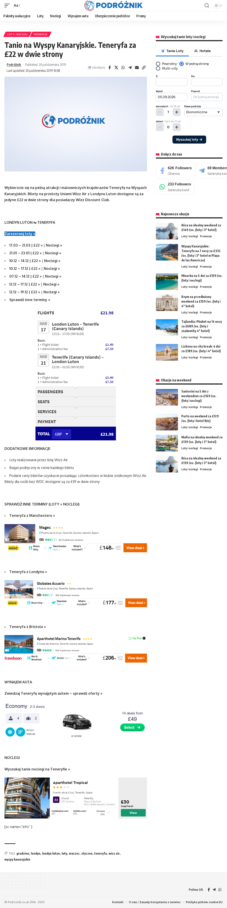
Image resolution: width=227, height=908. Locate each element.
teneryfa (100, 853)
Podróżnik (14, 64)
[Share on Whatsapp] (123, 67)
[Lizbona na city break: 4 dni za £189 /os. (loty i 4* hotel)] (167, 352)
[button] (8, 5)
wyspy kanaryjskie (17, 859)
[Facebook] (175, 170)
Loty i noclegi (17, 34)
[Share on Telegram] (130, 67)
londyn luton (51, 853)
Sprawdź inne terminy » (29, 299)
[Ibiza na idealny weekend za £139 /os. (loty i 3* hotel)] (167, 464)
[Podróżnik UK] (113, 5)
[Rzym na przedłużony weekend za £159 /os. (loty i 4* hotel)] (167, 302)
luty (64, 853)
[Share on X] (116, 67)
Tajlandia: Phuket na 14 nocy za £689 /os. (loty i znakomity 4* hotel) (201, 326)
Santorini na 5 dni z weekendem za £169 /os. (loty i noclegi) (198, 395)
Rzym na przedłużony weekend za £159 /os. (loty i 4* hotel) (201, 301)
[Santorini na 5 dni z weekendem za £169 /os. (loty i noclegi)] (167, 397)
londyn (35, 853)
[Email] (137, 67)
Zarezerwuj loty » (19, 233)
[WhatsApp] (175, 186)
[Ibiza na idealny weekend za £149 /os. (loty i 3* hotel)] (167, 231)
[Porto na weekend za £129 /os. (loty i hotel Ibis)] (167, 422)
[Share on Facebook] (109, 67)
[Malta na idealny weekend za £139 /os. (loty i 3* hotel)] (167, 443)
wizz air (114, 853)
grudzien (22, 853)
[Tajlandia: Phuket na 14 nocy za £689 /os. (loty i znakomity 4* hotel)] (167, 327)
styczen (86, 853)
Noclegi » (54, 245)
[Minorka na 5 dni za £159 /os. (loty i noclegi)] (167, 281)
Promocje (41, 34)
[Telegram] (214, 890)
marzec (74, 853)
